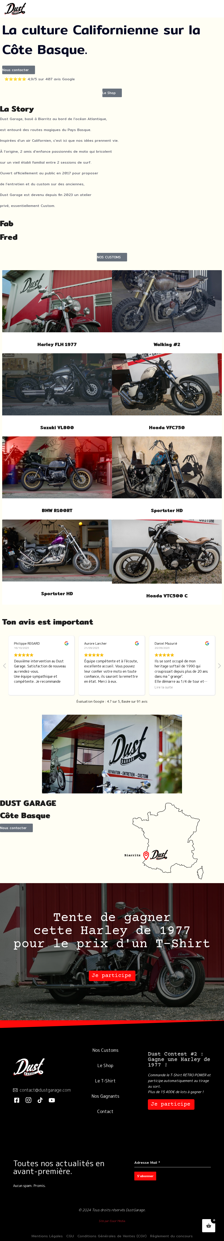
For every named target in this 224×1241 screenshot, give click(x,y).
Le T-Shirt (105, 1081)
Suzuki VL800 (57, 427)
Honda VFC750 (167, 427)
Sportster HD (167, 510)
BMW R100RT (57, 510)
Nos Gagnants (105, 1096)
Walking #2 (167, 344)
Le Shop (105, 1065)
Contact (105, 1111)
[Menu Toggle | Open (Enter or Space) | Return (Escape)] (211, 9)
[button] (18, 70)
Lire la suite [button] (93, 687)
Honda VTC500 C (167, 595)
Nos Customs (105, 1050)
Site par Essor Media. (112, 1221)
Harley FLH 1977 (57, 344)
